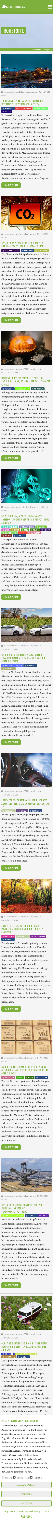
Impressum (10, 1511)
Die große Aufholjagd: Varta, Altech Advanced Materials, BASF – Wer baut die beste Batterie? (23, 658)
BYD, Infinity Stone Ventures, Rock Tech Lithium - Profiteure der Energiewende (22, 245)
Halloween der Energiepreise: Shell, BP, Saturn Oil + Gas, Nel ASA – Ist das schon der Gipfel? (25, 381)
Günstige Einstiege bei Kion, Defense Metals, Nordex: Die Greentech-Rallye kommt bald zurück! (25, 1347)
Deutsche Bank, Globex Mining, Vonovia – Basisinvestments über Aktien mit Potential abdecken (25, 519)
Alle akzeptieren (26, 1484)
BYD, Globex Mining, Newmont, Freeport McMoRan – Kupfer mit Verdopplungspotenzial (22, 1208)
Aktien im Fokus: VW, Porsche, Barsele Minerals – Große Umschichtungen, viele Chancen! (24, 929)
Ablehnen (26, 1503)
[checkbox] (2, 1477)
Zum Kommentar (11, 185)
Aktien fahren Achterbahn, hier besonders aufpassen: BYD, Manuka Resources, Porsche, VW (25, 803)
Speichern (26, 1494)
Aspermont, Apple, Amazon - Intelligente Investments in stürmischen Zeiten (23, 102)
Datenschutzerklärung (28, 1511)
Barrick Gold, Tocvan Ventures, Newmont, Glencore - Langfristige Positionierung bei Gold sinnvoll (24, 1070)
